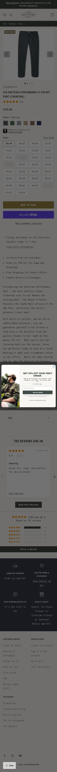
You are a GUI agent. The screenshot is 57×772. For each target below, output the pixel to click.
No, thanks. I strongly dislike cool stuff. (37, 400)
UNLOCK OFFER (38, 392)
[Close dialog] (54, 366)
